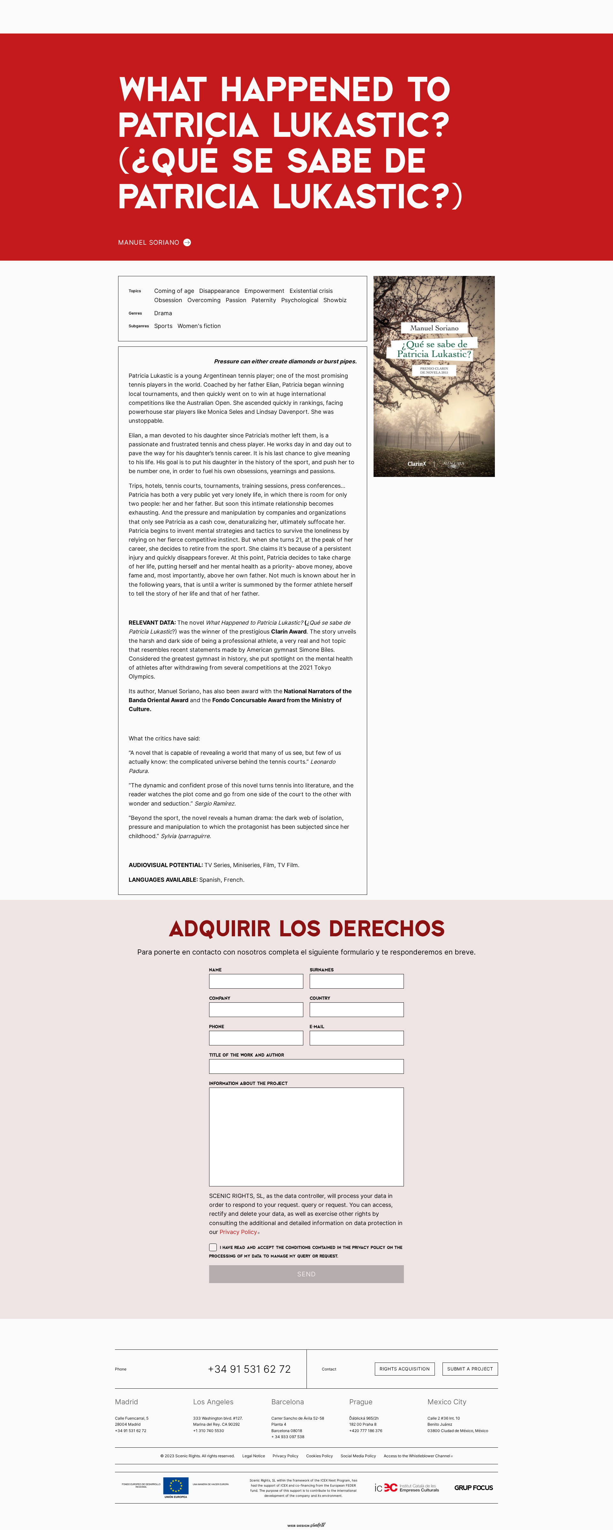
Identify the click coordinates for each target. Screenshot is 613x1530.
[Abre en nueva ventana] (474, 1487)
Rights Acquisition (405, 1368)
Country (320, 998)
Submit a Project (470, 1368)
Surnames (322, 969)
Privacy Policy (240, 1232)
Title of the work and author (246, 1054)
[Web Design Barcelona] (306, 1524)
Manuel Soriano (148, 242)
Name (215, 969)
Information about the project (248, 1083)
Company (220, 998)
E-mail (317, 1026)
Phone (216, 1026)
